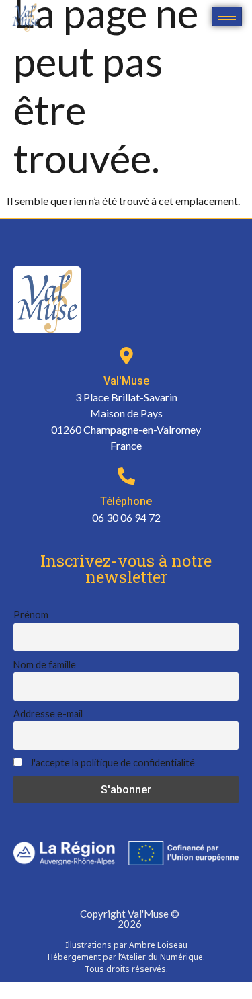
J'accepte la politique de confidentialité (111, 762)
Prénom (30, 615)
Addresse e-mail (48, 713)
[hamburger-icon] (227, 16)
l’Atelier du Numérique (160, 957)
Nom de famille (44, 664)
